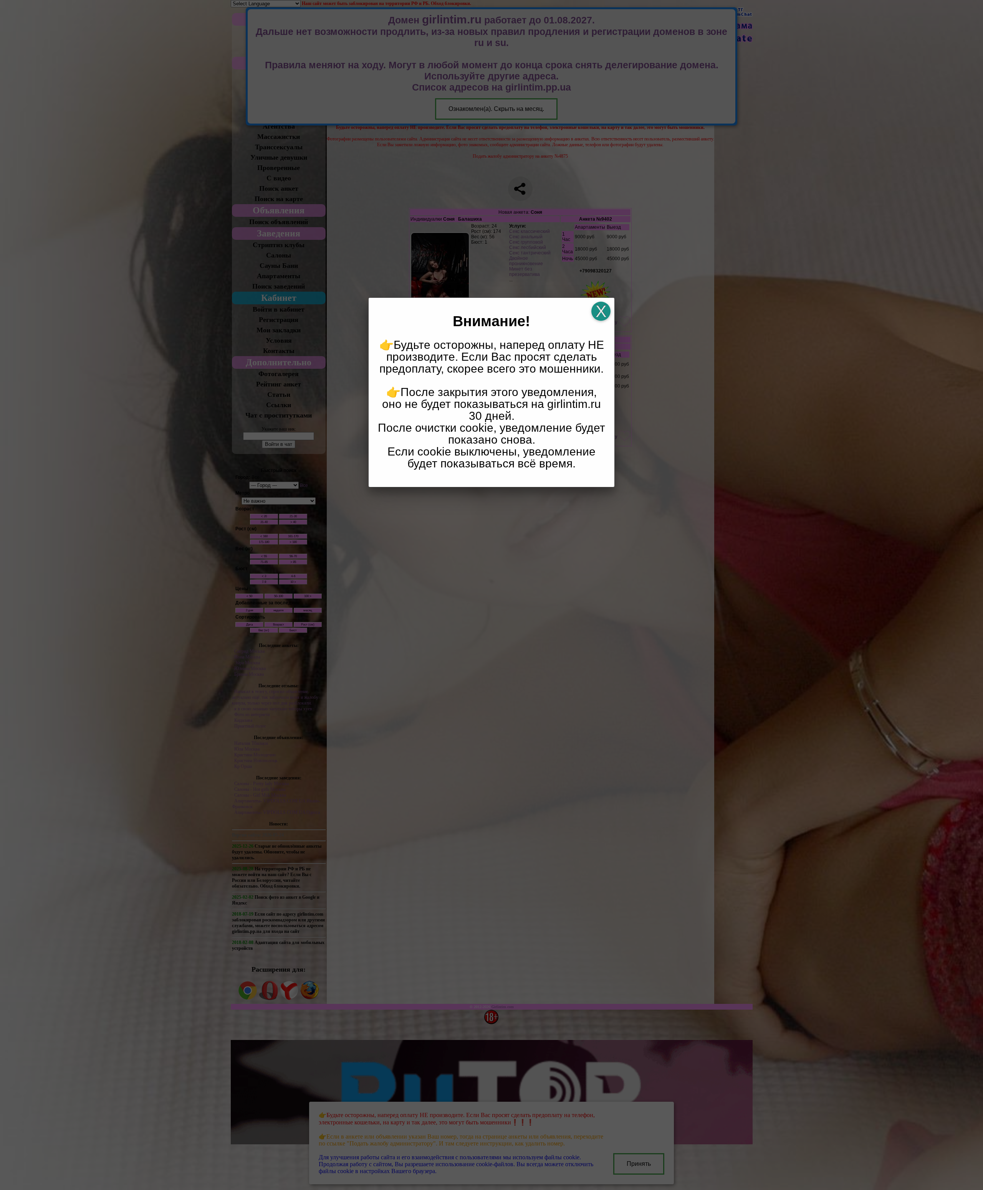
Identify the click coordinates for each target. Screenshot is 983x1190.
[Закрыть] (601, 311)
